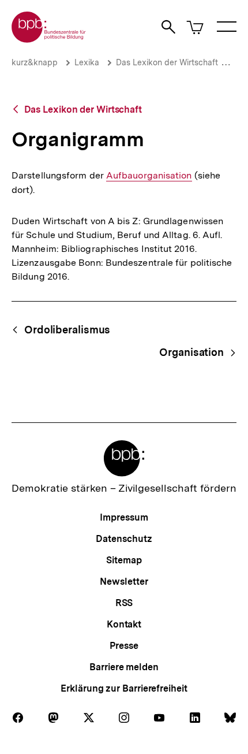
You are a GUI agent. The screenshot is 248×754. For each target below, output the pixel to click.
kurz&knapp (35, 62)
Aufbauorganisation (149, 175)
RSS (124, 602)
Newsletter (124, 581)
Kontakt (124, 624)
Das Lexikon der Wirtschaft (167, 62)
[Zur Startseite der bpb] (49, 39)
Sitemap (123, 560)
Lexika (86, 62)
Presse (124, 645)
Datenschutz (124, 538)
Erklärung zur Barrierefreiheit (124, 688)
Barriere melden (124, 667)
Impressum (124, 517)
